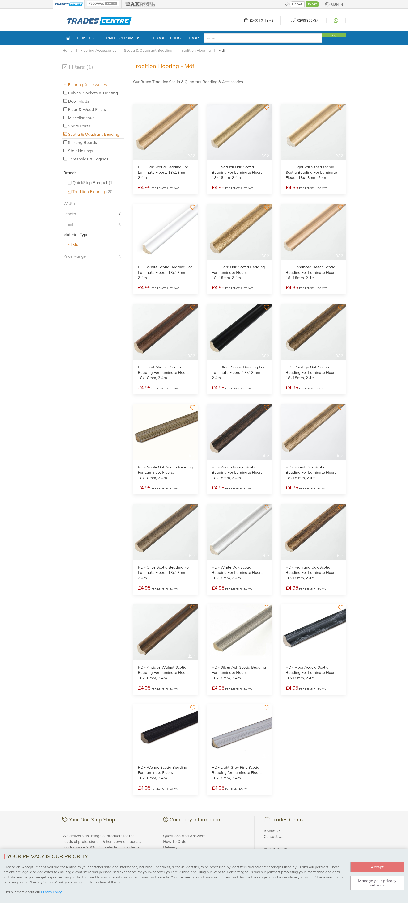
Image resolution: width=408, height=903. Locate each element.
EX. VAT (312, 4)
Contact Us (273, 836)
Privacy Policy (51, 892)
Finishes (85, 38)
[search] (263, 38)
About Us (272, 830)
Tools (194, 38)
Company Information (195, 819)
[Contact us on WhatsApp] (336, 20)
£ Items (260, 20)
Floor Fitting (167, 38)
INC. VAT (297, 4)
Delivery (170, 847)
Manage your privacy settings (377, 882)
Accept (377, 867)
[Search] (334, 35)
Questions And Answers (184, 835)
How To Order (175, 841)
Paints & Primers (123, 38)
